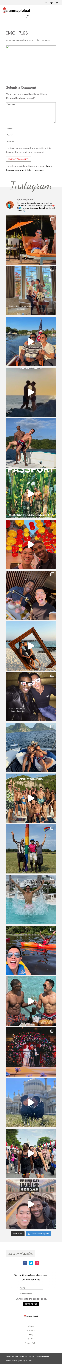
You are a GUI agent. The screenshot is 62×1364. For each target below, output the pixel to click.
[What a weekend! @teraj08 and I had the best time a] (31, 849)
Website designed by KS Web (19, 1360)
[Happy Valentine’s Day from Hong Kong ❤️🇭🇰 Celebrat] (31, 595)
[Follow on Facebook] (46, 3)
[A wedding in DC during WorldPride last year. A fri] (31, 493)
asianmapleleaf (16, 40)
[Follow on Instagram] (57, 3)
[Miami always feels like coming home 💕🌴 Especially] (31, 899)
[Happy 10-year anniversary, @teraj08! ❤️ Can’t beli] (31, 696)
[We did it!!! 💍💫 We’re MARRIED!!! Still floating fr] (31, 1052)
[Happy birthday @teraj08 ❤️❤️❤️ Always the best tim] (31, 443)
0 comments (44, 40)
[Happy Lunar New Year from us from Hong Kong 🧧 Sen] (31, 544)
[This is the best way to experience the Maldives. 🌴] (31, 1001)
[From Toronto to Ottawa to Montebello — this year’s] (31, 950)
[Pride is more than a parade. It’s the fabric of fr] (31, 1153)
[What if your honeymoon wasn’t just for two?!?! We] (31, 798)
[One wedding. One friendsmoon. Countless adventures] (31, 392)
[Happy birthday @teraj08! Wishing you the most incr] (31, 1102)
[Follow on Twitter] (51, 3)
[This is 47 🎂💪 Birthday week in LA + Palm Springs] (31, 240)
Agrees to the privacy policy (32, 1298)
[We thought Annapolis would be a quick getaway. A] (31, 341)
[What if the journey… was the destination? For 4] (31, 1204)
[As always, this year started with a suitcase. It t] (31, 646)
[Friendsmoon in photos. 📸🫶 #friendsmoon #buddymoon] (31, 747)
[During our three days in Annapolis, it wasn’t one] (31, 290)
